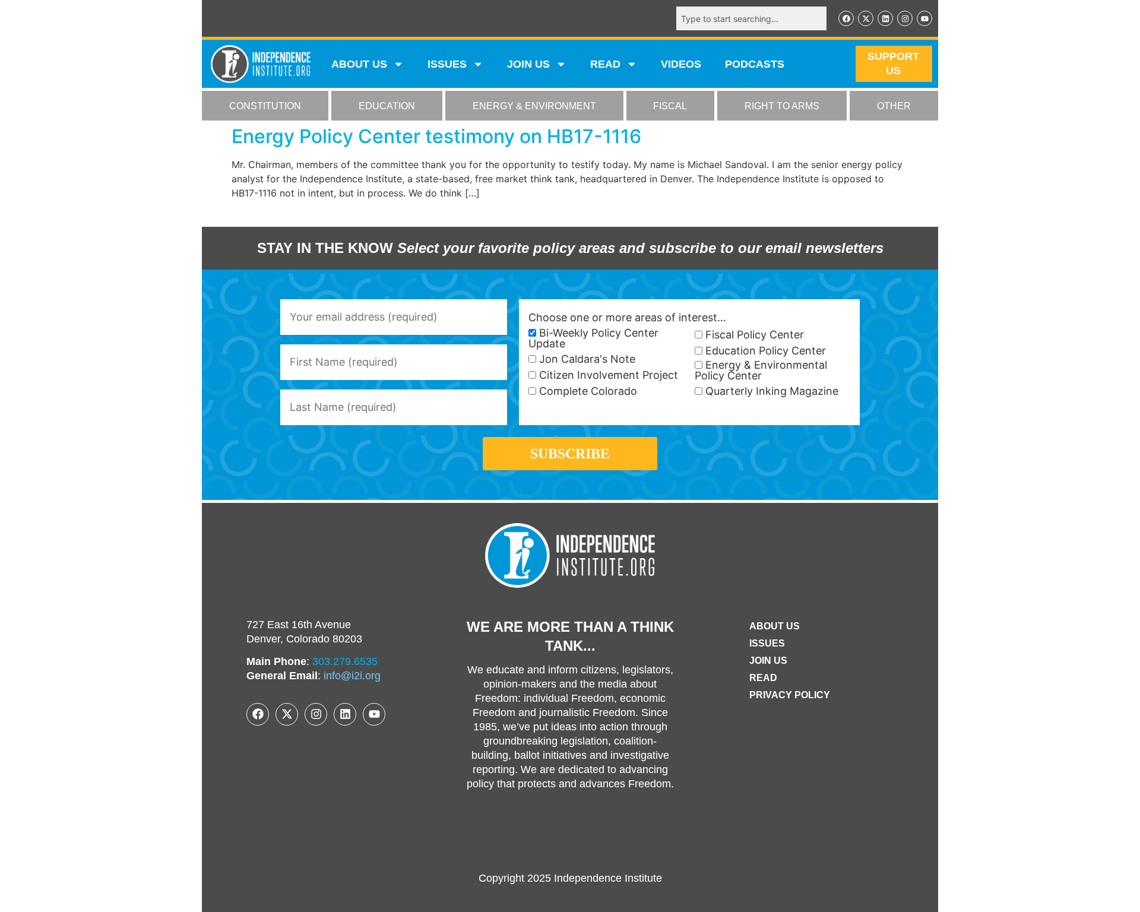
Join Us (768, 661)
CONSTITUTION (265, 106)
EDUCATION (387, 106)
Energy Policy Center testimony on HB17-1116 (436, 136)
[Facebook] (846, 18)
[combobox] (751, 18)
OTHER (894, 106)
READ (605, 64)
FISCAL (670, 106)
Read (763, 678)
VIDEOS (681, 64)
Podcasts (754, 64)
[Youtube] (924, 18)
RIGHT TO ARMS (782, 106)
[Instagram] (905, 18)
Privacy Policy (789, 695)
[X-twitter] (865, 18)
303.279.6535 (345, 661)
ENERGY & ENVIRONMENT (534, 106)
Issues (447, 64)
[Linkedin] (885, 18)
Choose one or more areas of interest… (627, 317)
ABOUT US (359, 64)
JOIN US (528, 64)
